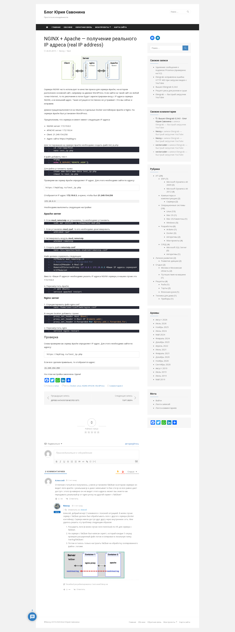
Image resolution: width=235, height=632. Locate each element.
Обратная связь (83, 27)
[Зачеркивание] (68, 461)
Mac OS (170, 215)
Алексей (84, 509)
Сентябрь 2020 (163, 364)
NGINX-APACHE (88, 386)
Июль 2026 (161, 323)
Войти (159, 400)
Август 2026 (161, 319)
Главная (56, 27)
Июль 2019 (161, 372)
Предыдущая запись (65, 398)
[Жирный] (56, 461)
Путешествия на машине (173, 274)
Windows (170, 222)
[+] (94, 461)
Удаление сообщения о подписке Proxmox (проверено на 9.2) (171, 70)
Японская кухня (168, 292)
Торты (164, 288)
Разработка (166, 226)
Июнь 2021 (161, 349)
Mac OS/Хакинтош (175, 218)
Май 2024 (160, 334)
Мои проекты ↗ (103, 27)
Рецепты (160, 281)
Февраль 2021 (163, 353)
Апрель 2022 (162, 345)
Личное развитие (164, 258)
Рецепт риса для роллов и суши (171, 90)
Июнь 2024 (161, 331)
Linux (57, 386)
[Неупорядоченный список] (76, 461)
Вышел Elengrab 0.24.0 (167, 86)
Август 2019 (161, 368)
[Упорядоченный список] (72, 461)
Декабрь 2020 (163, 357)
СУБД (163, 244)
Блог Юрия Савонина (64, 12)
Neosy (62, 51)
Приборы (165, 298)
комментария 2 (116, 386)
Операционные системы (173, 205)
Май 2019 (160, 379)
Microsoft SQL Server (176, 247)
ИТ (157, 175)
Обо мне (68, 27)
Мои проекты (173, 240)
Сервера (170, 201)
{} (91, 461)
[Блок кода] (83, 461)
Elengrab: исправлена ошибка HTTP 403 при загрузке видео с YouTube (171, 80)
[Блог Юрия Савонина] (47, 27)
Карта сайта (120, 27)
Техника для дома (164, 295)
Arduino (170, 229)
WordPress (100, 386)
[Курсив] (60, 461)
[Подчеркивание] (64, 461)
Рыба (163, 284)
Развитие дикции (169, 261)
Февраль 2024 (163, 338)
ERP (163, 178)
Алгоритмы (171, 236)
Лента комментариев (166, 408)
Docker (73, 386)
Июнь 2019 (161, 375)
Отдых (159, 264)
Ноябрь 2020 (162, 360)
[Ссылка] (87, 461)
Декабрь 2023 (163, 342)
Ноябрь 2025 (162, 327)
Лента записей (163, 404)
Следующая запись (123, 398)
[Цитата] (79, 461)
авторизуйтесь (131, 443)
